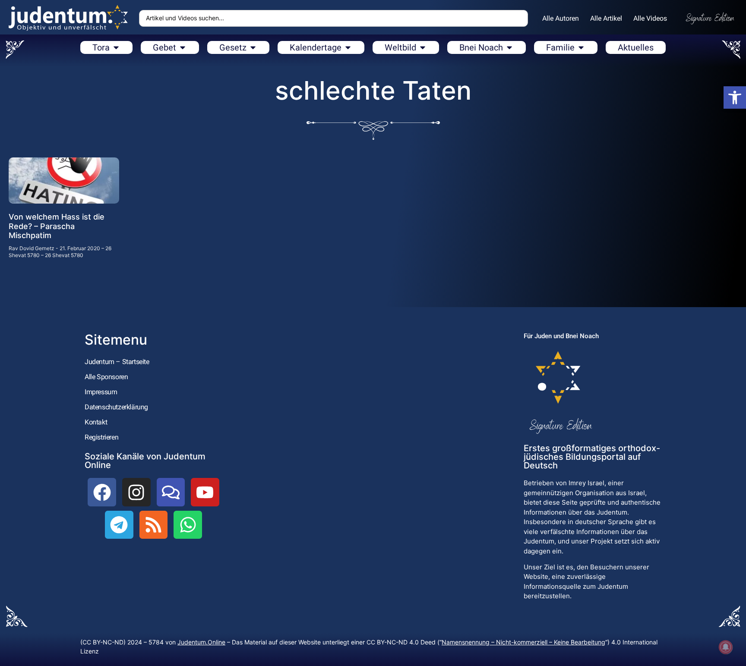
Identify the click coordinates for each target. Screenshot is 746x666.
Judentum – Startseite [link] (117, 362)
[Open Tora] (116, 47)
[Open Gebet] (182, 47)
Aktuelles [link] (636, 47)
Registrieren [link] (101, 437)
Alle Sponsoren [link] (106, 377)
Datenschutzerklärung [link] (116, 407)
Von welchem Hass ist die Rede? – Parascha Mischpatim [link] (56, 226)
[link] (735, 97)
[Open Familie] (581, 47)
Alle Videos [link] (650, 18)
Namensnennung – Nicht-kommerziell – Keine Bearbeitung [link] (523, 642)
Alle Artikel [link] (606, 18)
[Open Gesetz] (253, 47)
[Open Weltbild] (422, 47)
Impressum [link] (101, 392)
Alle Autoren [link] (560, 18)
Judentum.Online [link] (201, 642)
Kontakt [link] (96, 422)
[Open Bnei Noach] (509, 47)
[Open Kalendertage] (348, 47)
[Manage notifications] (726, 647)
